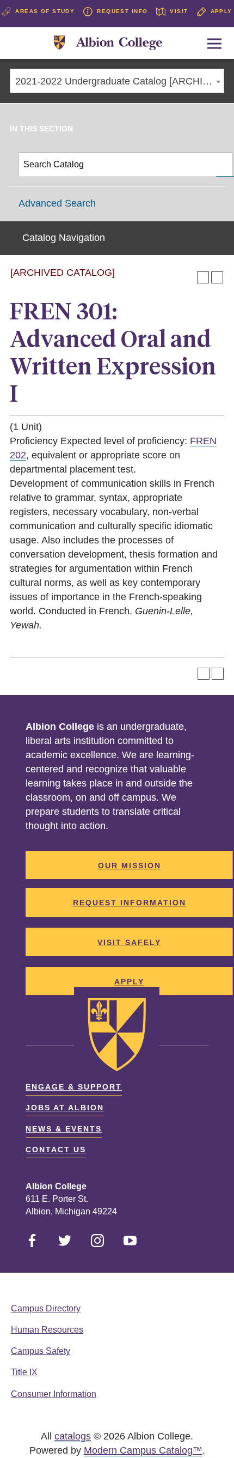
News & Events (64, 1128)
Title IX (24, 1372)
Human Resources (47, 1329)
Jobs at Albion (65, 1107)
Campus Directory (46, 1308)
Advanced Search (57, 203)
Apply (221, 11)
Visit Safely (129, 942)
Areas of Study (45, 11)
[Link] (108, 43)
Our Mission (129, 865)
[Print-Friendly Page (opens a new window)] (203, 277)
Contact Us (56, 1149)
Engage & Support (74, 1086)
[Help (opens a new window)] (217, 277)
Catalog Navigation (63, 237)
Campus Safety (40, 1351)
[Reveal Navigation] (214, 44)
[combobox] (117, 81)
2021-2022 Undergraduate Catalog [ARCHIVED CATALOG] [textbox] (119, 81)
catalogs (72, 1436)
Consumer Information (53, 1394)
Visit (179, 11)
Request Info (122, 11)
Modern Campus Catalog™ (143, 1450)
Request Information (129, 902)
